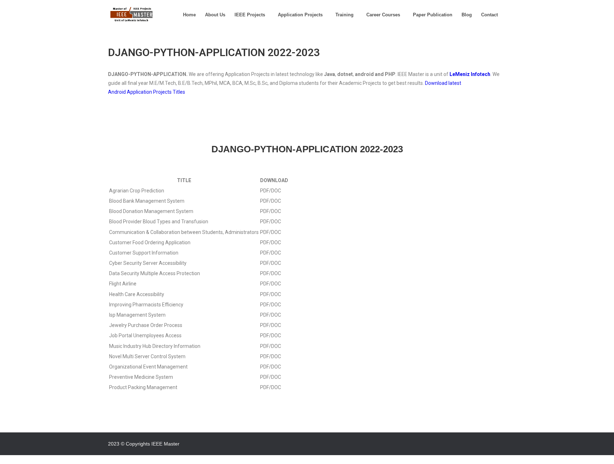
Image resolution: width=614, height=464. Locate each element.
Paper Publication (432, 14)
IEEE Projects (250, 14)
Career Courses (383, 14)
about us (215, 14)
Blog (467, 14)
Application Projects (300, 14)
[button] (251, 14)
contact (489, 14)
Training (344, 14)
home (189, 14)
